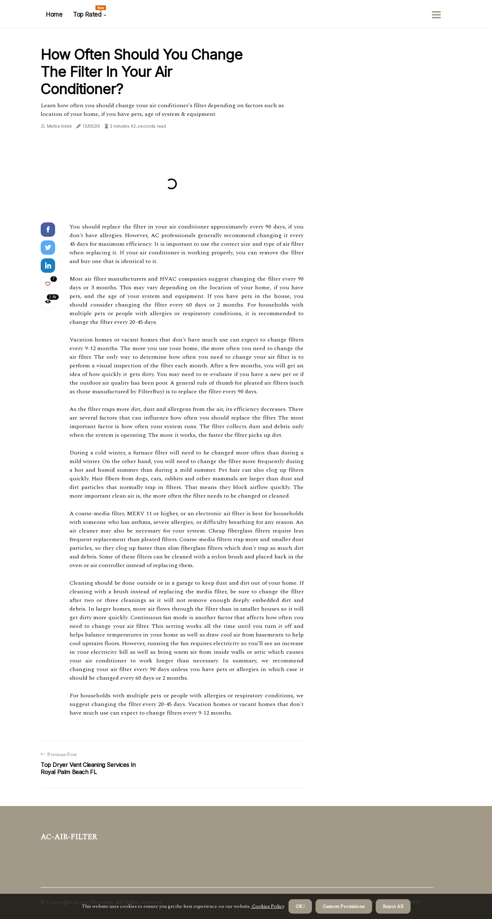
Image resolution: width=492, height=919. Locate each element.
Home (54, 14)
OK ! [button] (300, 906)
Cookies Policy (267, 906)
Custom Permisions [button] (344, 906)
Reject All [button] (393, 906)
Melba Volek (59, 126)
